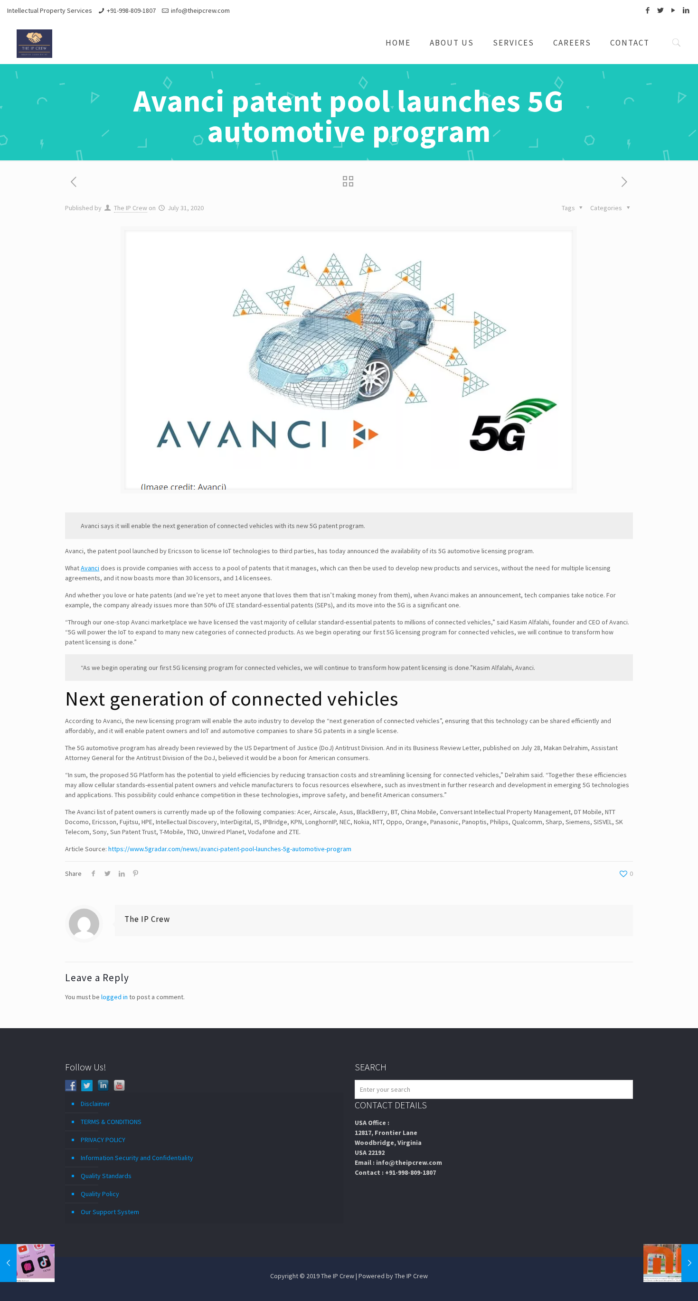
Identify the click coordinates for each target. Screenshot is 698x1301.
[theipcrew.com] (35, 42)
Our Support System (110, 1212)
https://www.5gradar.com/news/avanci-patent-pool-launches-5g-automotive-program (229, 849)
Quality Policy (100, 1193)
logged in (114, 997)
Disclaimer (95, 1103)
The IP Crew (130, 208)
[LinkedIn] (686, 10)
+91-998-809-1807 (131, 10)
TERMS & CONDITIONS (111, 1121)
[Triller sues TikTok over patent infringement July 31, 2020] (27, 1263)
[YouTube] (673, 10)
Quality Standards (106, 1175)
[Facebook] (647, 10)
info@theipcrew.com (200, 10)
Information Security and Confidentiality (137, 1157)
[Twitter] (660, 10)
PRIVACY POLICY (103, 1139)
